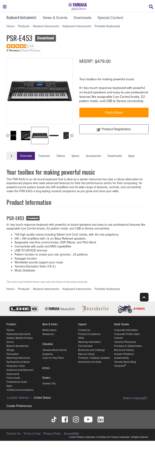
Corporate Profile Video (127, 334)
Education (47, 344)
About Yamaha (121, 324)
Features (44, 156)
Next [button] (72, 135)
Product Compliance (89, 334)
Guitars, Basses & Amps (19, 337)
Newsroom (48, 334)
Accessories (93, 156)
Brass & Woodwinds (17, 345)
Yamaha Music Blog (125, 361)
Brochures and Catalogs (91, 349)
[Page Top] (144, 297)
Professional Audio (16, 381)
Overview (26, 156)
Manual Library (86, 354)
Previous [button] (7, 135)
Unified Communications (20, 389)
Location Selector (18, 397)
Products (11, 324)
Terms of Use (32, 433)
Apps (131, 156)
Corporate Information (126, 330)
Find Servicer (85, 345)
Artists (46, 368)
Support (82, 324)
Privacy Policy (52, 433)
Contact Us (84, 330)
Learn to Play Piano (53, 357)
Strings (10, 349)
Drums (10, 341)
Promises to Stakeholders (128, 345)
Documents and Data (89, 361)
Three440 (119, 365)
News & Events (55, 17)
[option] (39, 91)
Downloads (82, 17)
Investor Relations (124, 354)
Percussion (12, 354)
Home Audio (13, 377)
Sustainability (121, 357)
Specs (75, 156)
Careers (118, 337)
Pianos (10, 330)
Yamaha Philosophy (125, 341)
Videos (60, 156)
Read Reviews (31, 50)
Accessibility (71, 433)
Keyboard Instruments (21, 17)
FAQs (81, 337)
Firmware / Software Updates (94, 357)
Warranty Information (89, 341)
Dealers (46, 377)
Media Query (49, 330)
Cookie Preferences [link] (19, 406)
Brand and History (124, 349)
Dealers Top (49, 383)
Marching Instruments (18, 357)
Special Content (110, 17)
